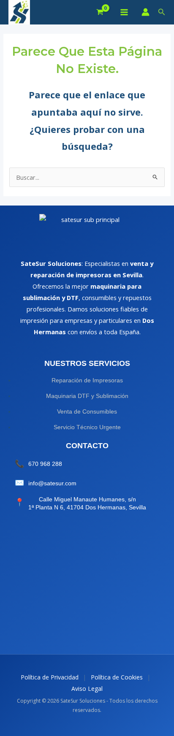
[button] (162, 12)
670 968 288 (45, 463)
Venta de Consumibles (87, 411)
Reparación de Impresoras (87, 380)
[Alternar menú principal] (124, 12)
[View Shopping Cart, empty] (100, 12)
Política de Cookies (117, 677)
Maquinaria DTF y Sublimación (87, 395)
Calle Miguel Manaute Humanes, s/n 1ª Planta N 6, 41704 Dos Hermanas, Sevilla (87, 503)
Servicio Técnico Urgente (87, 427)
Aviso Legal (87, 689)
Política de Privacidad (50, 677)
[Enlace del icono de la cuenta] (145, 12)
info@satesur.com (52, 483)
